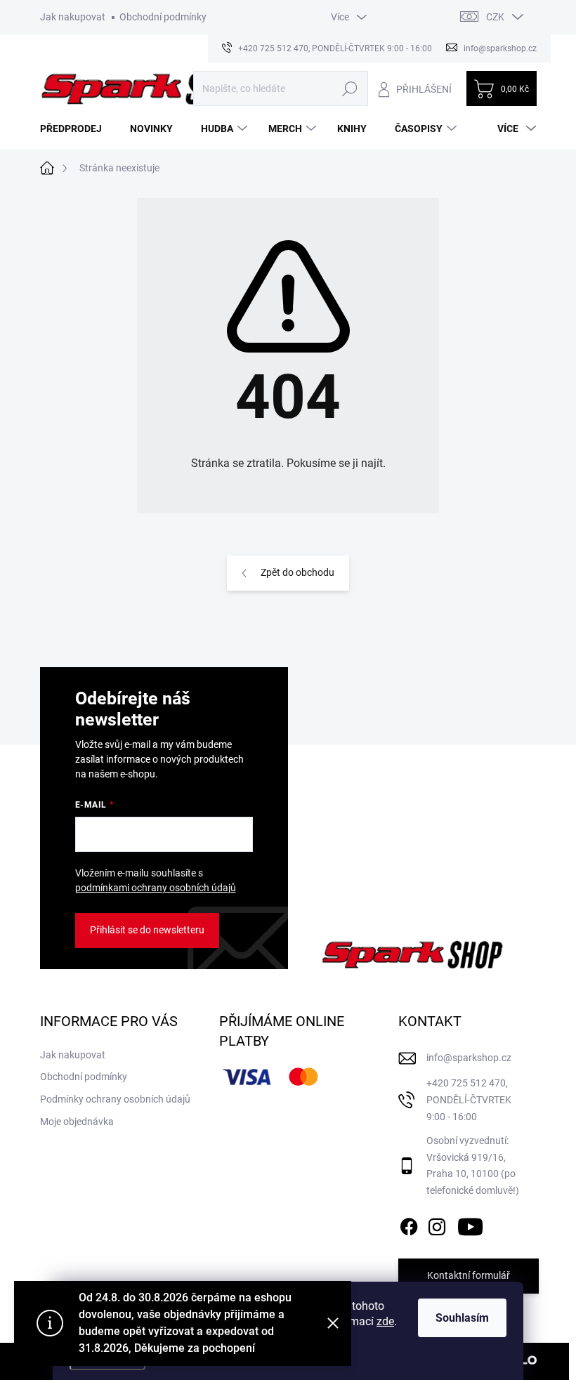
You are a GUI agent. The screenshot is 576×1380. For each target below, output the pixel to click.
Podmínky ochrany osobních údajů (115, 1099)
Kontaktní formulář (468, 1275)
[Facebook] (408, 1224)
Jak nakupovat (72, 16)
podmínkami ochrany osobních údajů (155, 887)
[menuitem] (76, 128)
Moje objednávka (77, 1121)
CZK (495, 16)
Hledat (349, 88)
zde (385, 1321)
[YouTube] (470, 1224)
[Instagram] (436, 1224)
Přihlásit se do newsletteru (147, 929)
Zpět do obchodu (297, 572)
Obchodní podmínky (163, 16)
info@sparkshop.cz (468, 1057)
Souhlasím (462, 1318)
